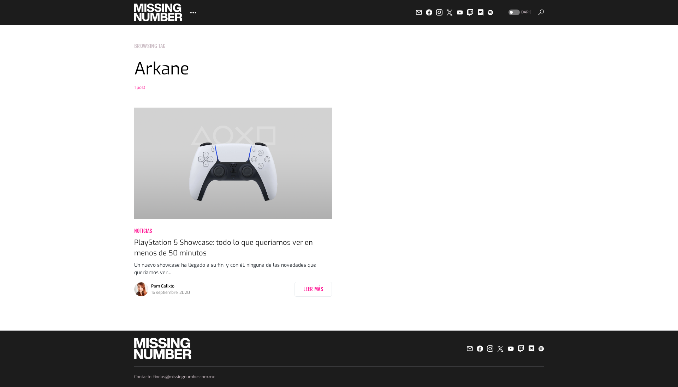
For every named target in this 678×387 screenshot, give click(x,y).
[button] (519, 13)
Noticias (143, 231)
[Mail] (419, 12)
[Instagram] (439, 12)
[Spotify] (490, 12)
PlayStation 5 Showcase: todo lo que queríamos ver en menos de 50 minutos (223, 248)
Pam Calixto (162, 286)
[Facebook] (429, 12)
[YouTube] (460, 12)
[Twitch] (470, 12)
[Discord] (480, 12)
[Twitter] (449, 12)
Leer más (313, 289)
